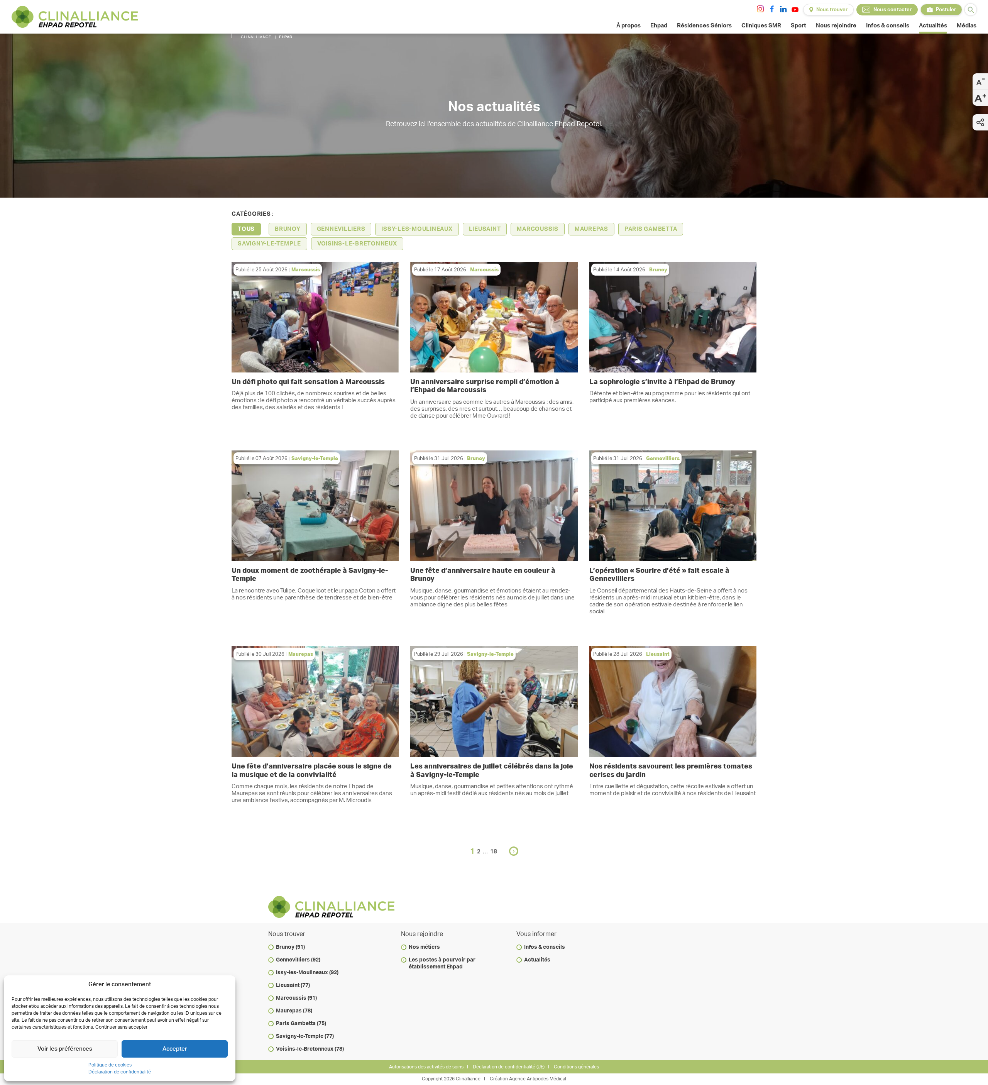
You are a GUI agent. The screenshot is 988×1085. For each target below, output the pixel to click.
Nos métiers (424, 947)
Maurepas (591, 229)
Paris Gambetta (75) (301, 1023)
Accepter (174, 1049)
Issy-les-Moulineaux (416, 229)
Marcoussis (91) (296, 998)
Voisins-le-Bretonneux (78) (310, 1049)
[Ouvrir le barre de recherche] (970, 9)
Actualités (537, 960)
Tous (246, 229)
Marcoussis (537, 229)
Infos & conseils (544, 947)
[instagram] (760, 8)
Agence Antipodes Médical (537, 1079)
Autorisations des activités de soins (426, 1067)
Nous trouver (832, 9)
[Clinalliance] (75, 16)
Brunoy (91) (290, 947)
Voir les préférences (64, 1049)
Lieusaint (485, 229)
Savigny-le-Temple (269, 244)
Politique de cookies (110, 1065)
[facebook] (771, 8)
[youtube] (795, 9)
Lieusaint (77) (293, 985)
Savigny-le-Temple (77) (305, 1036)
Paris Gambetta (650, 229)
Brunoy (288, 229)
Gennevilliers (341, 229)
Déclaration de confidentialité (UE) (509, 1067)
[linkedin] (783, 8)
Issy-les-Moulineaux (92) (307, 972)
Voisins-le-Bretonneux (357, 244)
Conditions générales (576, 1067)
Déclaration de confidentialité (119, 1072)
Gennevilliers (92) (298, 960)
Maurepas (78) (294, 1011)
